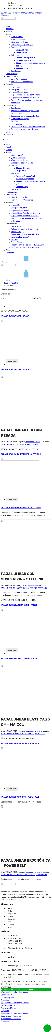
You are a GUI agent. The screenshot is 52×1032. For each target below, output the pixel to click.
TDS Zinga (15, 121)
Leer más (12, 361)
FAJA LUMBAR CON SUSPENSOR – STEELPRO (21, 454)
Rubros (9, 31)
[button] (26, 139)
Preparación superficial (25, 58)
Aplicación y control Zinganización (25, 111)
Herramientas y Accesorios (22, 82)
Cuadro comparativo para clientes (25, 116)
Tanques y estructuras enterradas (25, 129)
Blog (8, 132)
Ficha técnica (16, 124)
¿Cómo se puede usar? (20, 42)
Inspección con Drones (20, 92)
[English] (5, 13)
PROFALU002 (41, 875)
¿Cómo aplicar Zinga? (20, 119)
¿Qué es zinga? (17, 37)
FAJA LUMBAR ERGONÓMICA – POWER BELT (20, 743)
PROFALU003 (40, 734)
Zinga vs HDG (21, 53)
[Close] (2, 518)
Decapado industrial (19, 90)
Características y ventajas (22, 45)
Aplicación (15, 55)
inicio (8, 26)
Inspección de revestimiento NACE (25, 97)
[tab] (6, 304)
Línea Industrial (12, 283)
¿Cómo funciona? (18, 39)
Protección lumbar (32, 442)
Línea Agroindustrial (19, 79)
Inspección (15, 87)
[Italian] (28, 13)
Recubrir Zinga (22, 68)
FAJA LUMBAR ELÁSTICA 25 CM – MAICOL (19, 605)
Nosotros (10, 29)
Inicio (8, 280)
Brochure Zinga (17, 113)
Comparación (16, 47)
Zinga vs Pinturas (23, 50)
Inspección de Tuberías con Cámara (25, 95)
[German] (20, 13)
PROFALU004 (32, 444)
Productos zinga (12, 74)
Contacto (10, 135)
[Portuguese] (38, 13)
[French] (12, 13)
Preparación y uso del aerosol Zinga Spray (28, 127)
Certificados (16, 71)
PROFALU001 (43, 588)
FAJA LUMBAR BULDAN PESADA (15, 316)
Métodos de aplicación (25, 60)
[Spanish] (5, 15)
